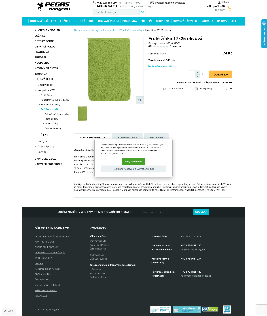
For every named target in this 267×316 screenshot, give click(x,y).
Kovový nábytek (185, 21)
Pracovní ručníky (53, 128)
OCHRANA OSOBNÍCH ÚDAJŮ (50, 252)
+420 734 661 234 (191, 258)
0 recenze (175, 46)
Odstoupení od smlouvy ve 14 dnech (53, 236)
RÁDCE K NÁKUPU (44, 257)
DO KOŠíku (221, 74)
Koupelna (162, 21)
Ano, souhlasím (133, 161)
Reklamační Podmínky (46, 290)
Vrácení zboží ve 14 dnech (47, 285)
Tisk (230, 88)
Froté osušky (51, 118)
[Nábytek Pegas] (53, 6)
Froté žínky (46, 95)
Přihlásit (226, 2)
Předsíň (146, 21)
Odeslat (201, 212)
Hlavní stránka (81, 30)
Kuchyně (43, 141)
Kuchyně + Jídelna (43, 21)
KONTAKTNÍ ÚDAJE (44, 241)
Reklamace (41, 295)
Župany (44, 134)
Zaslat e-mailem (175, 88)
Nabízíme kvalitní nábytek (47, 268)
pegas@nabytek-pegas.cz (170, 2)
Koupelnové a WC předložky (55, 99)
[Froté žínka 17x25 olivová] (109, 70)
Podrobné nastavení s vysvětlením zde (133, 168)
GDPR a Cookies (43, 274)
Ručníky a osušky (50, 109)
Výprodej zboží (45, 158)
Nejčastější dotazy (158, 65)
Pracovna (129, 21)
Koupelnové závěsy (50, 104)
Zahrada (207, 21)
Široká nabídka (42, 279)
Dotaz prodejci (206, 88)
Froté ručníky (51, 123)
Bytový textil (227, 21)
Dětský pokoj (84, 21)
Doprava (39, 263)
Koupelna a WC (46, 90)
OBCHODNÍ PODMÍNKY (47, 247)
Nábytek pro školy (48, 164)
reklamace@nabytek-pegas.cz (196, 275)
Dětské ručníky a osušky (57, 114)
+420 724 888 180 (107, 2)
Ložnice (65, 21)
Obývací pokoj (108, 21)
